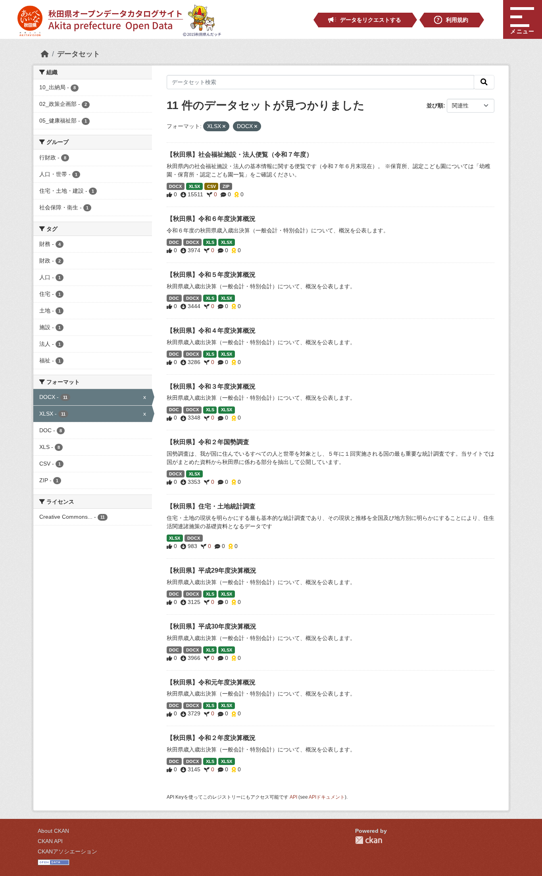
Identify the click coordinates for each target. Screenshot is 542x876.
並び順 (435, 105)
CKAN (368, 840)
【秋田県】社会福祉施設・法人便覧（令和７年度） (240, 154)
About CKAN (53, 831)
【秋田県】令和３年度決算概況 (211, 386)
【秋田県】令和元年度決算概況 (211, 682)
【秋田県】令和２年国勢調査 (208, 442)
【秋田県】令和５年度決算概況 (211, 274)
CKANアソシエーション (67, 851)
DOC (174, 242)
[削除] (224, 126)
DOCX (175, 186)
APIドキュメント (327, 797)
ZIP (226, 186)
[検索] (484, 82)
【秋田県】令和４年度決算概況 (211, 330)
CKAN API (50, 841)
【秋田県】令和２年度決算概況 (211, 737)
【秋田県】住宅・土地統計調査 (211, 506)
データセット (78, 54)
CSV (211, 186)
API (293, 797)
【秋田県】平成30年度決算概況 (211, 626)
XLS (210, 242)
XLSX (194, 186)
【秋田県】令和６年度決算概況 (211, 218)
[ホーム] (45, 54)
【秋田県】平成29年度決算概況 (211, 570)
